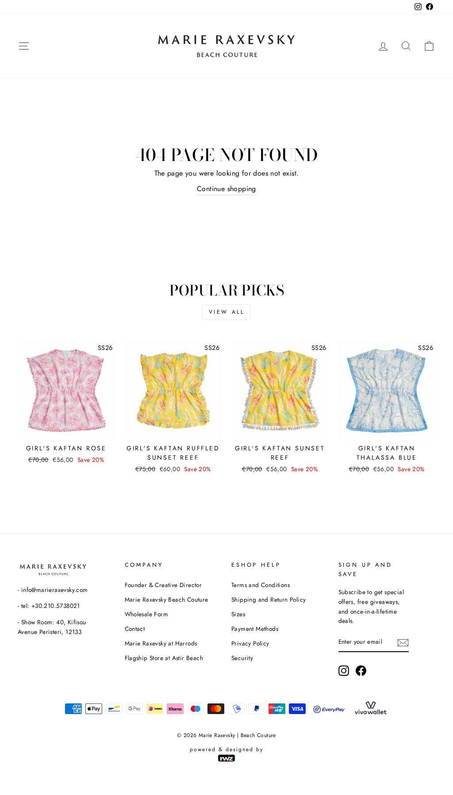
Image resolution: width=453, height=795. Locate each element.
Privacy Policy (250, 643)
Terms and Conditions (260, 584)
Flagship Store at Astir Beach (164, 657)
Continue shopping (226, 189)
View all (227, 312)
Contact (135, 628)
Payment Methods (254, 628)
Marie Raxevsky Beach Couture (166, 599)
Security (242, 657)
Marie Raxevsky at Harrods (161, 643)
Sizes (238, 614)
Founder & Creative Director (163, 584)
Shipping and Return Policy (268, 599)
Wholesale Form (147, 614)
